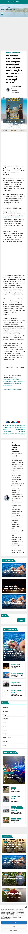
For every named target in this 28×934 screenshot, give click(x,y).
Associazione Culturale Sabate (17, 532)
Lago (11, 649)
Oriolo (4, 726)
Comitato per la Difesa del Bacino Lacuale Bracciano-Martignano (17, 539)
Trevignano (5, 715)
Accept (14, 922)
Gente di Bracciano (16, 503)
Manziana (5, 718)
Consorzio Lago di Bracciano (15, 808)
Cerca (4, 615)
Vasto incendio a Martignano (15, 821)
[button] (26, 907)
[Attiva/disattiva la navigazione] (25, 14)
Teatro (18, 682)
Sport (18, 52)
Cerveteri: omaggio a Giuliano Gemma (12, 845)
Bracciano (9, 52)
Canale (4, 722)
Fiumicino (5, 741)
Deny (14, 926)
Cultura (14, 52)
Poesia (12, 798)
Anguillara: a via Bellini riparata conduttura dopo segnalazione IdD (16, 792)
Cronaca (12, 772)
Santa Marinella (7, 737)
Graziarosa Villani (17, 86)
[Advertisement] (14, 36)
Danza (18, 664)
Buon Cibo (6, 890)
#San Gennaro (15, 92)
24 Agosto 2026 (9, 779)
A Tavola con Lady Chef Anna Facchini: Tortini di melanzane (14, 895)
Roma (4, 745)
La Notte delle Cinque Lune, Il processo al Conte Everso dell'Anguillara (17, 519)
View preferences (14, 930)
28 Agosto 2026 (9, 655)
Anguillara (5, 707)
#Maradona (14, 90)
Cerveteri (5, 730)
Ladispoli (5, 733)
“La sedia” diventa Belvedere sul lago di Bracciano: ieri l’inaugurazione (16, 814)
